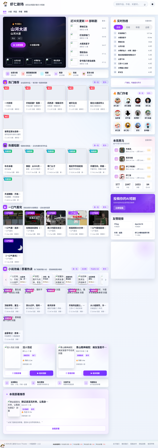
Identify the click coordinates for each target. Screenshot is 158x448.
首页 (4, 11)
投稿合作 (133, 444)
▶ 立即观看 (18, 45)
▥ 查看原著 (16, 373)
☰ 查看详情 (34, 45)
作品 (15, 11)
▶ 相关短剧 (41, 373)
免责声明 (151, 444)
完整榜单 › (148, 21)
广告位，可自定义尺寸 (133, 82)
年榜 (138, 27)
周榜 (118, 27)
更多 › (104, 21)
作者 (20, 11)
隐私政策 (142, 444)
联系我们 (125, 444)
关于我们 (116, 444)
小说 (10, 11)
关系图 (84, 269)
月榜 (128, 27)
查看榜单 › (148, 140)
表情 (26, 11)
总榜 (147, 27)
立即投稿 (119, 207)
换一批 (96, 82)
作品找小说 (95, 269)
